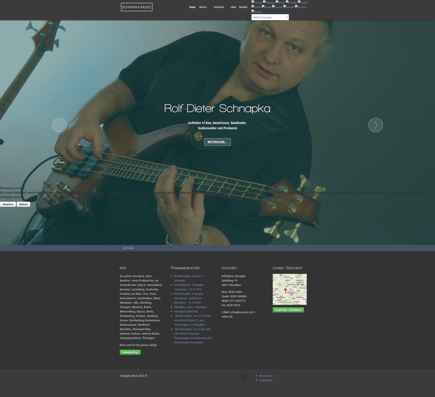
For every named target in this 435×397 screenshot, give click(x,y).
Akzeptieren (8, 204)
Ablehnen (23, 204)
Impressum (6, 209)
